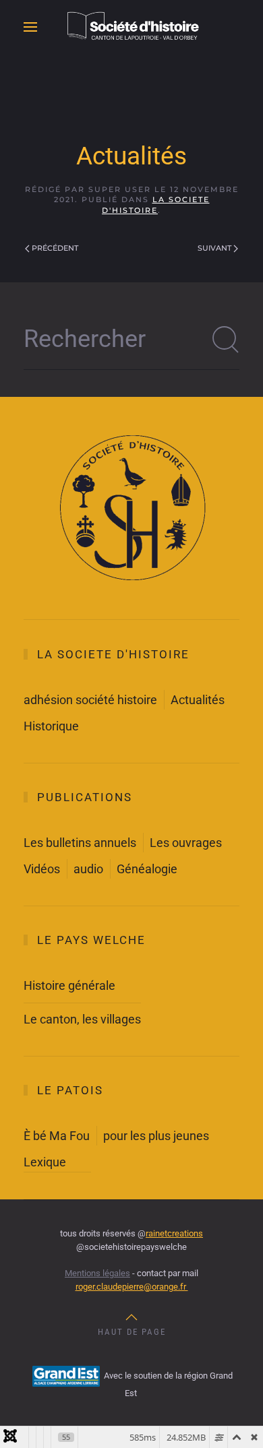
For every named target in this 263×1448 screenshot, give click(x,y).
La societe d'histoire (156, 204)
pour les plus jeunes (156, 1136)
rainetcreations (174, 1233)
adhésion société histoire (90, 700)
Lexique (45, 1162)
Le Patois (70, 1090)
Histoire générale (69, 985)
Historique (51, 726)
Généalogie (147, 869)
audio (88, 869)
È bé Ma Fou (57, 1136)
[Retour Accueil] (131, 27)
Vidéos (42, 869)
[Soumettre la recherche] (225, 339)
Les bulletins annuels (80, 843)
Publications (84, 797)
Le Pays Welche (91, 940)
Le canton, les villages (82, 1019)
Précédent (55, 248)
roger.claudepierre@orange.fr (132, 1287)
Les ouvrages (186, 843)
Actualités (198, 700)
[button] (30, 27)
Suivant (214, 248)
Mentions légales (97, 1273)
